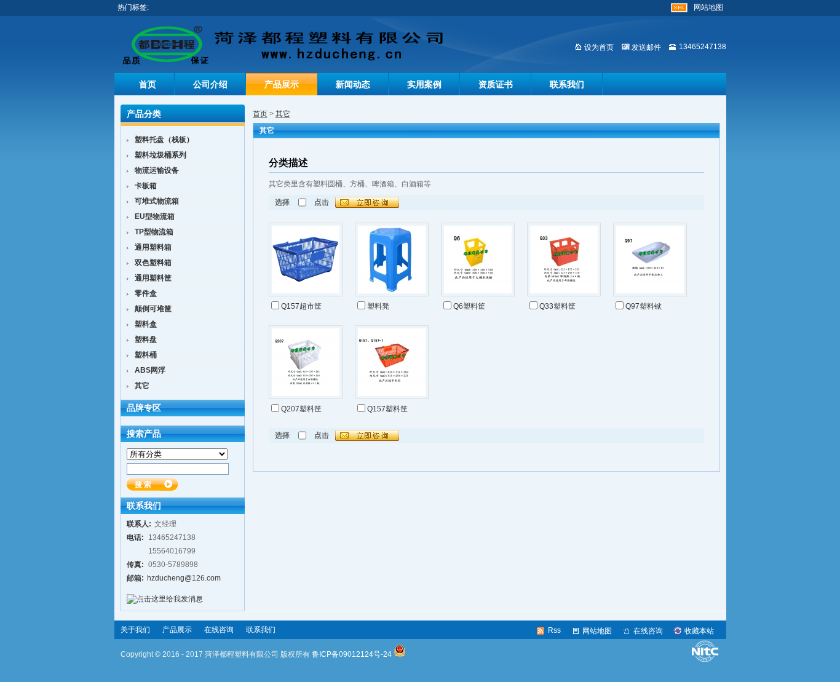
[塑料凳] (391, 259)
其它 (282, 113)
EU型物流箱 (155, 216)
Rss (554, 630)
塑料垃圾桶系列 (160, 155)
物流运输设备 (157, 170)
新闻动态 (353, 84)
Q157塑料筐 (387, 409)
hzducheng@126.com (184, 578)
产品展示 (281, 84)
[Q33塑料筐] (564, 259)
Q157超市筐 (301, 306)
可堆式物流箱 (157, 201)
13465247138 (702, 46)
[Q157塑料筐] (391, 361)
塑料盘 (146, 339)
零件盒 (146, 293)
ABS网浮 (150, 370)
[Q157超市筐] (305, 259)
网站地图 (708, 7)
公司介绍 (210, 84)
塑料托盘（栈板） (164, 139)
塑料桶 (146, 355)
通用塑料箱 (153, 247)
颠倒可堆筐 (153, 308)
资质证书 (495, 84)
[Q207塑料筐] (305, 361)
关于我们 (135, 629)
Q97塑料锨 (643, 306)
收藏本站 (699, 631)
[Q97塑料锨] (650, 259)
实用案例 (424, 84)
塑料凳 (378, 306)
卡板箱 (146, 185)
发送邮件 (646, 47)
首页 (147, 84)
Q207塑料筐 (301, 409)
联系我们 (567, 84)
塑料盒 (146, 324)
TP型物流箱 (154, 232)
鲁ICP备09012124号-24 (352, 654)
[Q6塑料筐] (478, 259)
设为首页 (599, 47)
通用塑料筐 (153, 278)
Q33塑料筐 (557, 306)
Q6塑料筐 (469, 306)
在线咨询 (219, 629)
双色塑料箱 (153, 262)
